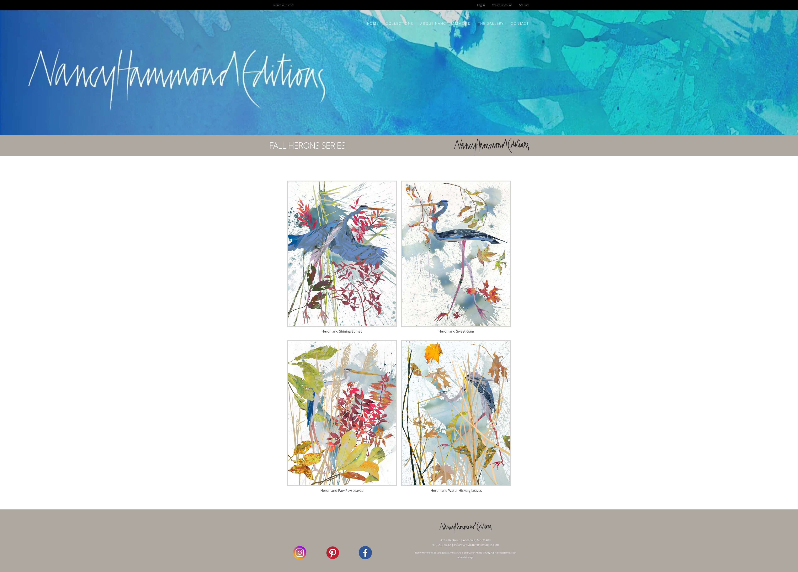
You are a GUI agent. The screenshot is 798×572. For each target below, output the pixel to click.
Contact (520, 23)
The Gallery (491, 23)
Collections (399, 23)
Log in (481, 5)
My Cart (524, 5)
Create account (502, 5)
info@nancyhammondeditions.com (476, 545)
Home (373, 23)
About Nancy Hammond (445, 23)
